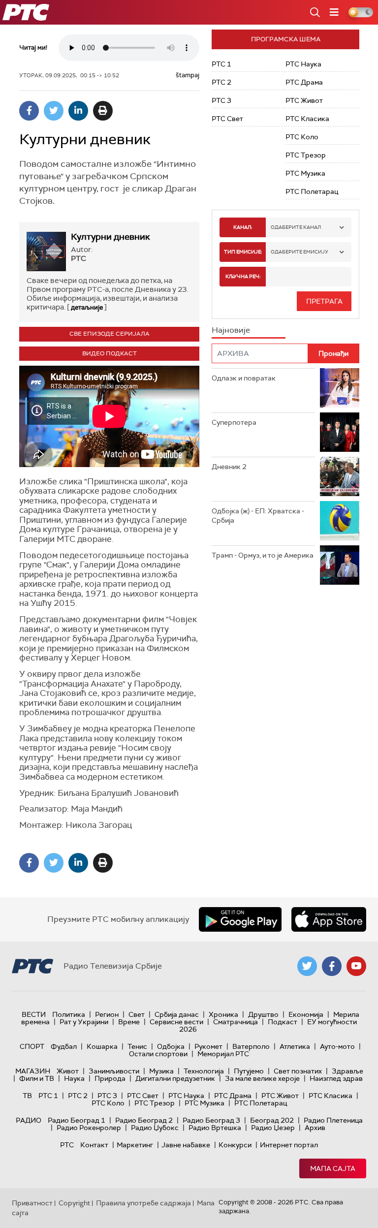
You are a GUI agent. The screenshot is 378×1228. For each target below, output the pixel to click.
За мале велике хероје (262, 1078)
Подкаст (282, 1021)
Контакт (94, 1144)
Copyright (74, 1202)
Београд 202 (272, 1120)
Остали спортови (158, 1053)
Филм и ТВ (36, 1078)
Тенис (137, 1046)
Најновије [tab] (231, 330)
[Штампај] (103, 111)
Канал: (242, 227)
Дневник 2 (229, 466)
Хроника (223, 1014)
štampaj (187, 75)
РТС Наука (303, 64)
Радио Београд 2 (144, 1120)
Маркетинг (135, 1144)
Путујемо (249, 1071)
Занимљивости (114, 1071)
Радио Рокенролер (89, 1127)
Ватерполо (251, 1046)
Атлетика (295, 1046)
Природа (110, 1078)
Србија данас (177, 1014)
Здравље (347, 1071)
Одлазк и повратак (244, 378)
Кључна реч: (242, 276)
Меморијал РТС (223, 1053)
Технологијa (204, 1071)
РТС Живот (304, 100)
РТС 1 (221, 64)
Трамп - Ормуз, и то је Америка (263, 555)
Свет (136, 1014)
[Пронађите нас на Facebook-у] (332, 966)
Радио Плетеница (333, 1120)
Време (129, 1021)
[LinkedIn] (78, 111)
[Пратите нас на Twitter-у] (307, 966)
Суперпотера (234, 422)
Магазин (32, 1071)
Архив (315, 1127)
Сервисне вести (176, 1021)
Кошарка (102, 1046)
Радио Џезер (273, 1127)
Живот (68, 1071)
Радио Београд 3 (211, 1120)
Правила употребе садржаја (143, 1202)
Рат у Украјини (84, 1021)
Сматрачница (235, 1021)
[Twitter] (53, 111)
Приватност (32, 1202)
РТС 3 (221, 100)
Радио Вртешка (215, 1127)
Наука (74, 1078)
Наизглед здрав (336, 1078)
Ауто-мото (337, 1046)
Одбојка (171, 1046)
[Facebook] (29, 111)
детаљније (87, 307)
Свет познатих (298, 1071)
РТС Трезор (305, 155)
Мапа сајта (332, 1168)
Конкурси (235, 1144)
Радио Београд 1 (76, 1120)
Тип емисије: (243, 252)
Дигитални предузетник (175, 1078)
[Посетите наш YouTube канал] (356, 966)
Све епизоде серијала (109, 334)
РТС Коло (301, 136)
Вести (34, 1014)
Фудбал (64, 1046)
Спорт (32, 1046)
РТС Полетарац (311, 191)
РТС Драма (304, 82)
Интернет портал (289, 1144)
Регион (107, 1014)
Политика (68, 1014)
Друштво (263, 1014)
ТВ (27, 1095)
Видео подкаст (109, 353)
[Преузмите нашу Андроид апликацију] (240, 919)
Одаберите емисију (299, 252)
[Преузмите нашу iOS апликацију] (328, 919)
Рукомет (208, 1046)
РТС (67, 1144)
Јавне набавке (185, 1144)
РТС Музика (305, 173)
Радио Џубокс (155, 1127)
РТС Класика (307, 118)
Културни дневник (110, 237)
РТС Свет (227, 118)
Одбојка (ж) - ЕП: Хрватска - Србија (258, 515)
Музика (161, 1071)
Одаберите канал (296, 227)
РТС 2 (221, 82)
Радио (28, 1120)
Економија (305, 1014)
